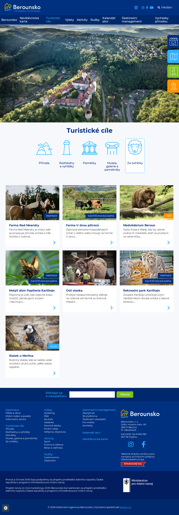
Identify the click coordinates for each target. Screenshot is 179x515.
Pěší (46, 416)
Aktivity (82, 20)
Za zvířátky (12, 441)
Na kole (48, 419)
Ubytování (50, 460)
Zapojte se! (89, 412)
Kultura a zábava (53, 444)
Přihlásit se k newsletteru (56, 394)
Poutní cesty (51, 428)
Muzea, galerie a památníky (21, 438)
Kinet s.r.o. (125, 507)
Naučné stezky (52, 425)
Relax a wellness (53, 447)
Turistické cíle (53, 19)
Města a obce (13, 412)
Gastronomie (51, 457)
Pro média (88, 422)
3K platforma (90, 416)
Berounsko (9, 20)
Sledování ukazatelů (94, 419)
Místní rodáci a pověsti (18, 416)
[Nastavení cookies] (5, 508)
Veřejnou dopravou (55, 431)
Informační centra (16, 419)
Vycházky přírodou (162, 19)
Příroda (10, 428)
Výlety (69, 20)
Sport (47, 441)
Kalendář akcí (109, 19)
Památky (11, 435)
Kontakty (88, 425)
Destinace (12, 409)
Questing (49, 412)
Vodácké (49, 422)
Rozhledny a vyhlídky (18, 432)
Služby (95, 20)
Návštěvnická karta (29, 19)
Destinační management (132, 19)
